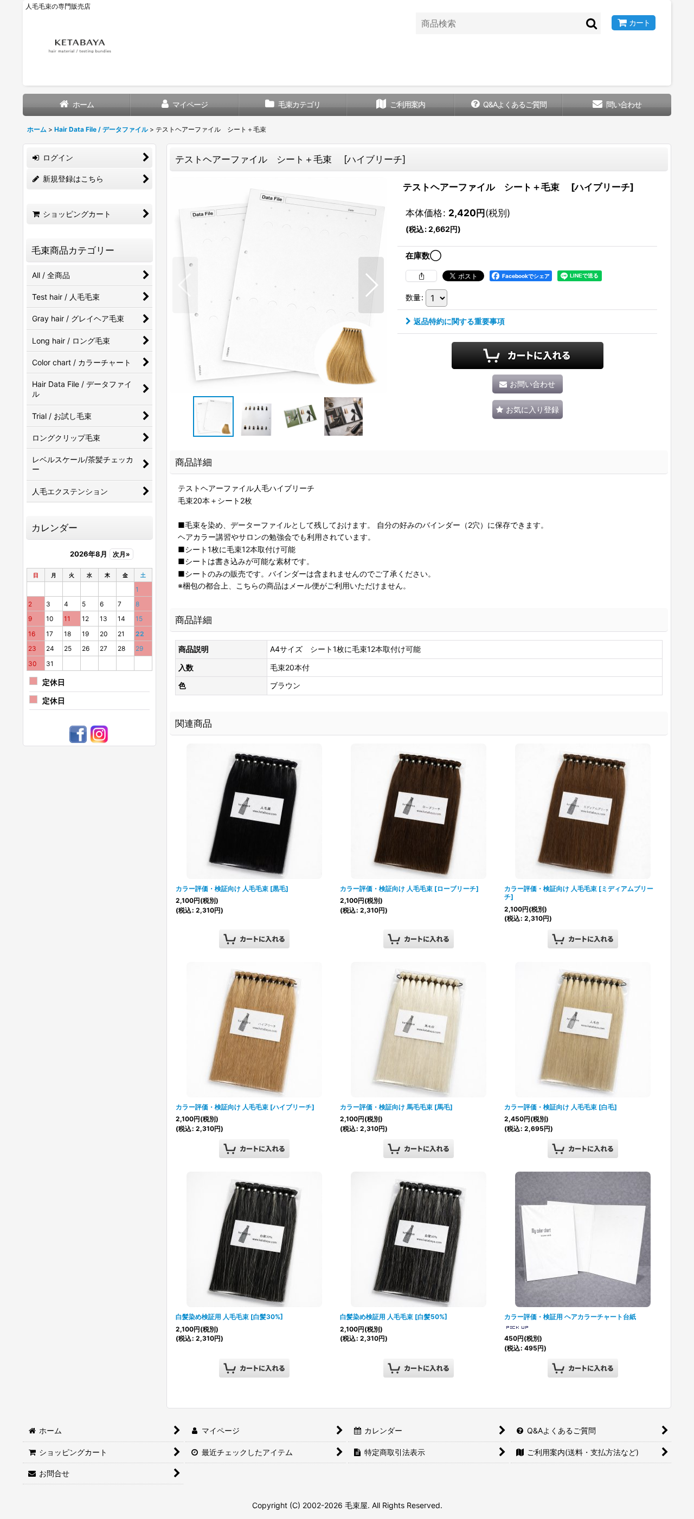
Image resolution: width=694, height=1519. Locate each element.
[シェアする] (421, 276)
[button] (185, 285)
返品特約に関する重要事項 (459, 321)
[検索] (592, 23)
